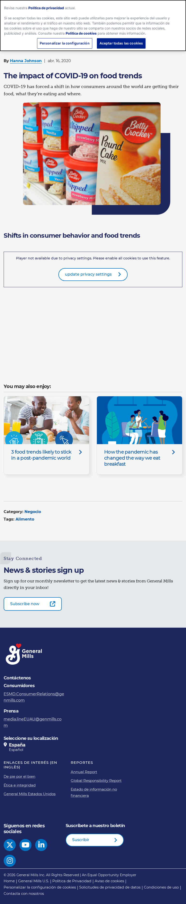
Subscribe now (24, 604)
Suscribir (80, 840)
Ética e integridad (20, 785)
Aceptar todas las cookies (121, 43)
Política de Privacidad (71, 881)
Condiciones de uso (161, 887)
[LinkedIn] (41, 845)
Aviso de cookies (109, 881)
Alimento (25, 519)
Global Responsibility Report (96, 780)
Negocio (32, 511)
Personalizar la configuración (65, 43)
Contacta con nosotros (24, 893)
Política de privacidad (46, 8)
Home (9, 881)
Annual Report (84, 772)
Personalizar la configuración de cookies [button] (40, 887)
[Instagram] (9, 860)
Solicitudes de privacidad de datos (109, 887)
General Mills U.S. (33, 881)
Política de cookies (81, 33)
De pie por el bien (19, 776)
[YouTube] (25, 845)
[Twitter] (10, 845)
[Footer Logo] (24, 654)
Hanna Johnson (26, 61)
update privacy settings (88, 274)
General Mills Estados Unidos (29, 794)
